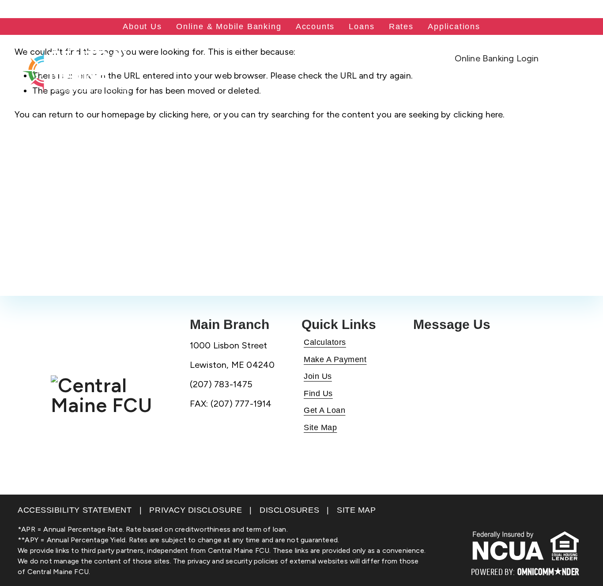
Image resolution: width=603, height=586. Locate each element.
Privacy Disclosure (195, 510)
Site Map (320, 427)
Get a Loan (324, 410)
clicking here (184, 114)
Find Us (318, 393)
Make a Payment (335, 359)
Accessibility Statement (75, 510)
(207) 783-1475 (39, 9)
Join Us (318, 376)
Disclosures (289, 510)
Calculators (325, 342)
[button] (496, 58)
